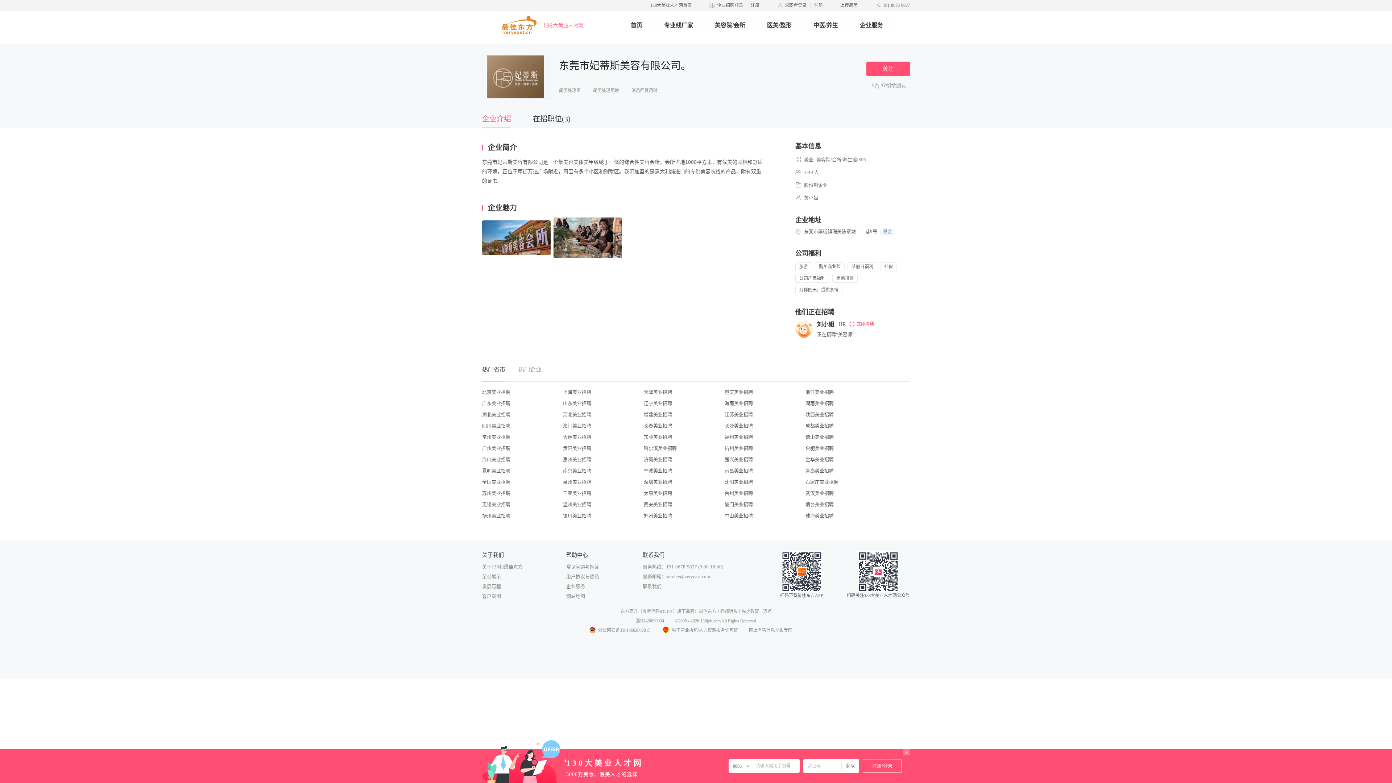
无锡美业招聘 (496, 504)
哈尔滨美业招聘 (660, 448)
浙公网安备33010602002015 (624, 630)
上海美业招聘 (577, 392)
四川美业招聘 (496, 425)
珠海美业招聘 (819, 515)
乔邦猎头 (729, 611)
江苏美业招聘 (739, 414)
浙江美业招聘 (819, 392)
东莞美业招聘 (658, 437)
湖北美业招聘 (496, 414)
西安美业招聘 (658, 504)
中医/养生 (825, 25)
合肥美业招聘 (819, 448)
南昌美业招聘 (739, 470)
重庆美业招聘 (739, 392)
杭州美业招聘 (739, 448)
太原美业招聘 (658, 493)
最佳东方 (707, 611)
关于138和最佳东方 (502, 566)
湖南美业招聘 (819, 403)
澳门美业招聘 (577, 425)
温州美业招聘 (577, 504)
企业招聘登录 (730, 5)
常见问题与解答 (582, 566)
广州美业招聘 (496, 448)
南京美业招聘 (577, 470)
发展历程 (491, 586)
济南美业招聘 (658, 459)
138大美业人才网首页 (671, 5)
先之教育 (750, 611)
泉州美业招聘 (577, 482)
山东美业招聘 (577, 403)
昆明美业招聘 (496, 470)
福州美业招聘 (739, 437)
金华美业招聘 (819, 459)
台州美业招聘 (739, 493)
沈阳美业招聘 (739, 482)
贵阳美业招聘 (577, 448)
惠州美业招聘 (577, 459)
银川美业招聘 (577, 515)
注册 (755, 5)
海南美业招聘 (739, 403)
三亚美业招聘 (577, 493)
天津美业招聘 (658, 392)
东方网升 (629, 611)
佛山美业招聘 (819, 437)
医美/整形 (779, 25)
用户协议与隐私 (582, 576)
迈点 (767, 611)
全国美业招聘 (496, 482)
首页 (636, 25)
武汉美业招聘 (819, 493)
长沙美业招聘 (739, 425)
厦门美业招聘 (739, 504)
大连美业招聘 (577, 437)
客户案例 (491, 596)
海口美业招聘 (496, 459)
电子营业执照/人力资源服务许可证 (705, 630)
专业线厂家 (678, 25)
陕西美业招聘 (819, 414)
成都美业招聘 (819, 425)
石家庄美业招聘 (821, 482)
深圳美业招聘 (658, 482)
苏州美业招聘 (496, 493)
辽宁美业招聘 (658, 403)
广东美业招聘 (496, 403)
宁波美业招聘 (658, 470)
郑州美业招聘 (658, 515)
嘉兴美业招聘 (739, 459)
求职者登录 (796, 5)
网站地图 (575, 596)
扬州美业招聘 (496, 515)
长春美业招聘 (658, 425)
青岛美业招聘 (819, 470)
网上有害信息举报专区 (770, 630)
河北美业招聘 (577, 414)
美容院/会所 (730, 25)
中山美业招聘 (739, 515)
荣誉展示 (491, 576)
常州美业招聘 (496, 437)
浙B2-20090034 (650, 621)
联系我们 (652, 586)
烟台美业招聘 (819, 504)
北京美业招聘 (496, 392)
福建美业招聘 (658, 414)
